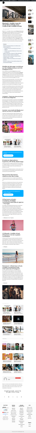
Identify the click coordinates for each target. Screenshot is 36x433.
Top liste (11, 217)
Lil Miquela (17, 31)
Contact (21, 426)
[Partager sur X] (9, 397)
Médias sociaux (17, 385)
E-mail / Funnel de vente (21, 417)
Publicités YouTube (29, 411)
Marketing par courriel (21, 414)
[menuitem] (5, 0)
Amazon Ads (29, 418)
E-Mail (30, 424)
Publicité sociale (29, 407)
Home (3, 28)
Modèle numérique (4, 386)
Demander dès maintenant (8, 155)
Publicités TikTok (29, 408)
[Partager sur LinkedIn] (17, 397)
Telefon (29, 426)
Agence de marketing (13, 409)
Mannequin (13, 385)
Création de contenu (13, 414)
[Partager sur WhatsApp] (13, 397)
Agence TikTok (13, 410)
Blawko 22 (14, 71)
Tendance (18, 386)
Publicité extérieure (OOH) (22, 425)
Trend (20, 386)
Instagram (6, 100)
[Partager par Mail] (21, 397)
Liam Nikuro (18, 38)
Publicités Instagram (30, 410)
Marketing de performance (22, 412)
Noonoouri (21, 31)
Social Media (15, 386)
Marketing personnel (13, 421)
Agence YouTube (13, 413)
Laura (9, 379)
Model (19, 385)
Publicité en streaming (21, 419)
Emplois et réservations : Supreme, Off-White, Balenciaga (12, 53)
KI (11, 385)
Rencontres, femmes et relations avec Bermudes (11, 54)
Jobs (10, 385)
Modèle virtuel (9, 386)
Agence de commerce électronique (21, 409)
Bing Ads (29, 416)
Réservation (12, 386)
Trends (6, 28)
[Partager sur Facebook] (4, 397)
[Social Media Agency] (10, 3)
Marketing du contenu (14, 417)
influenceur (6, 217)
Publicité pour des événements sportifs (21, 422)
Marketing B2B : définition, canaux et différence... (18, 0)
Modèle (21, 385)
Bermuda (5, 32)
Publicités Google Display (29, 415)
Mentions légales (20, 431)
